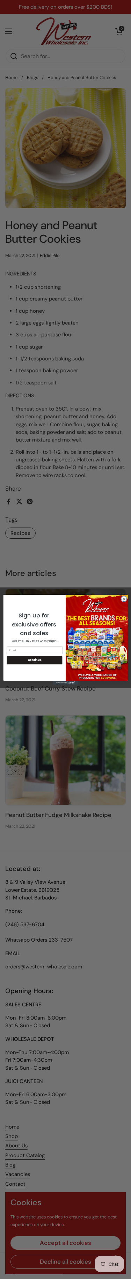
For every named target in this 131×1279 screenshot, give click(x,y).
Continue (34, 660)
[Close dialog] (123, 598)
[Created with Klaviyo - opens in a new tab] (65, 682)
